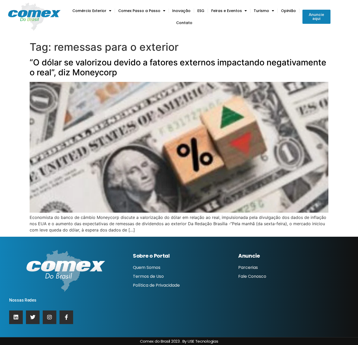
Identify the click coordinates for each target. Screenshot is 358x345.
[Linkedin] (16, 317)
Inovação (181, 10)
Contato (184, 22)
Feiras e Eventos (226, 10)
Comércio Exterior (89, 10)
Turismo (261, 10)
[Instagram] (49, 317)
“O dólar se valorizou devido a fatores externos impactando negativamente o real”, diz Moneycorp (178, 67)
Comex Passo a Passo (139, 10)
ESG (200, 10)
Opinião (288, 10)
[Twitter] (33, 317)
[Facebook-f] (66, 317)
